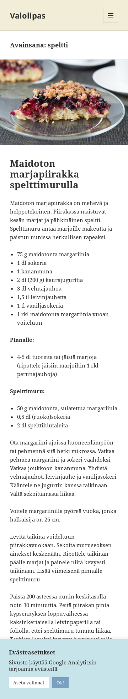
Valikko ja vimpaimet (110, 22)
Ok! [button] (60, 682)
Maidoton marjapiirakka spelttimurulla (44, 174)
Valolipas (28, 15)
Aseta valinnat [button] (28, 682)
